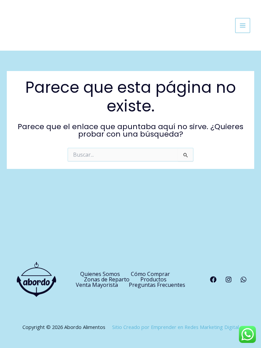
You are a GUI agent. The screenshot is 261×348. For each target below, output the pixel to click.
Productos (153, 279)
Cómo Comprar (150, 274)
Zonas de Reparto (106, 279)
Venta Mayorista (97, 285)
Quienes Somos (100, 274)
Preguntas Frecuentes (157, 285)
